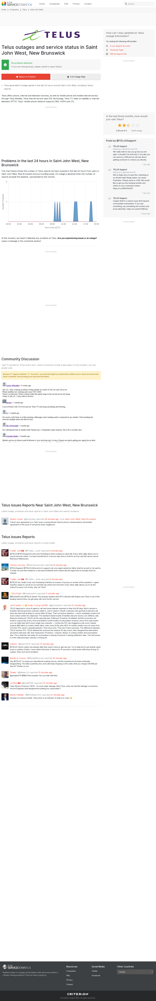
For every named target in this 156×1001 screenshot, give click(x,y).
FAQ (66, 4)
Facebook (96, 975)
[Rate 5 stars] (138, 125)
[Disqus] (51, 411)
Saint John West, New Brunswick (80, 519)
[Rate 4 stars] (133, 125)
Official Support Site (118, 54)
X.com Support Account (120, 46)
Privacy (76, 4)
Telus (24, 10)
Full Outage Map (77, 77)
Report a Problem (27, 77)
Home (42, 4)
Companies (54, 4)
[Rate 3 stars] (129, 125)
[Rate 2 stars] (124, 125)
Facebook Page (116, 50)
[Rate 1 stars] (120, 125)
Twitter (95, 971)
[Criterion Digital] (78, 994)
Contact (88, 4)
